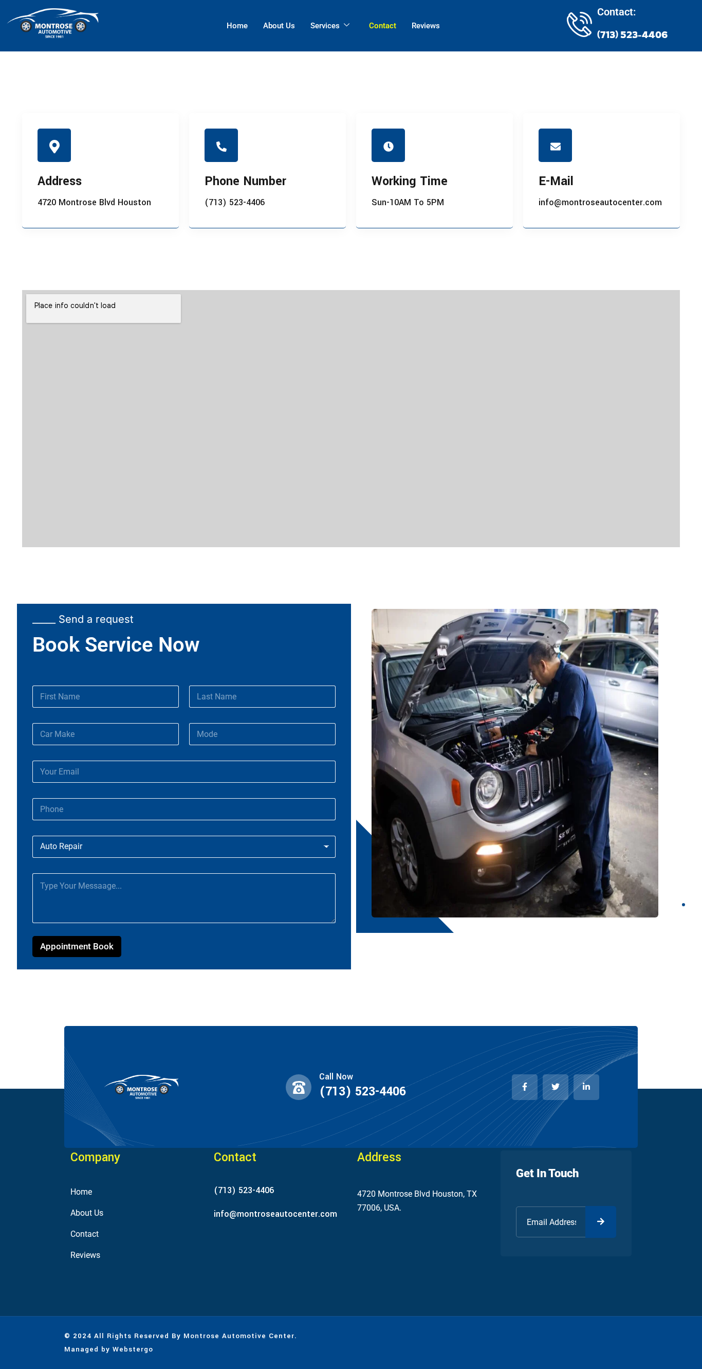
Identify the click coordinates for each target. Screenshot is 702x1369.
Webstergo (133, 1349)
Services (325, 25)
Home (237, 25)
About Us (279, 25)
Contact (382, 25)
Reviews (426, 25)
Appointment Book (77, 946)
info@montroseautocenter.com (275, 1214)
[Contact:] (579, 24)
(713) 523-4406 (362, 1091)
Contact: (616, 12)
